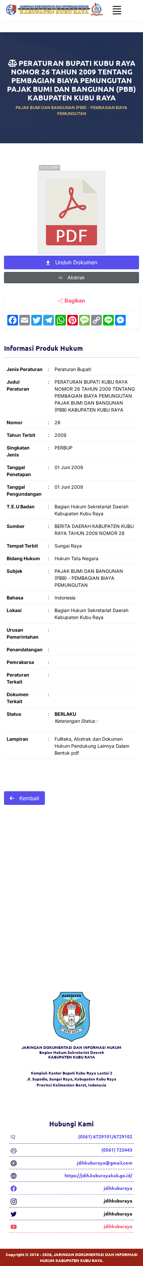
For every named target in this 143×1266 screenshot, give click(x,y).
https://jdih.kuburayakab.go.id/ (98, 1175)
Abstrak (75, 277)
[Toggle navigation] (117, 10)
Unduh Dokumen (75, 262)
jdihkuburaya (118, 1188)
